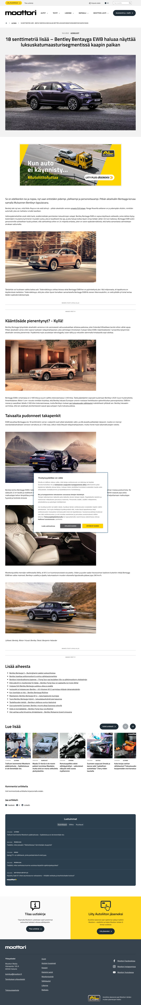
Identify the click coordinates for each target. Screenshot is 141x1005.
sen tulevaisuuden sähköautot (81, 403)
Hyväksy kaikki (92, 526)
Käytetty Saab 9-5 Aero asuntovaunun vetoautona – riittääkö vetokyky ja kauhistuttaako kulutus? (40, 875)
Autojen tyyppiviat (49, 963)
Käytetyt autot (47, 972)
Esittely (98, 760)
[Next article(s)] (133, 726)
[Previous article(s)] (125, 726)
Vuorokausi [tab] (62, 824)
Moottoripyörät (47, 976)
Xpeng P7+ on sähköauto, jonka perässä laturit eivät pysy (26, 855)
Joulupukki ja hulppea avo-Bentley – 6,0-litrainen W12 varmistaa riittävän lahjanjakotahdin (44, 689)
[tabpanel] (70, 855)
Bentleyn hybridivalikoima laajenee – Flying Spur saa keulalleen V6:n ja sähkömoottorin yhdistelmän (48, 679)
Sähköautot (46, 981)
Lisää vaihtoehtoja (48, 526)
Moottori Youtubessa (125, 972)
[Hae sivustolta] (130, 3)
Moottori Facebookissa (126, 961)
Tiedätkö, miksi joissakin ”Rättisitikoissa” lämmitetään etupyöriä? (29, 845)
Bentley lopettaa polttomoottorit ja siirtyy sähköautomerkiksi (33, 676)
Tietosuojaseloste (12, 990)
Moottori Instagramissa (126, 966)
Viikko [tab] (71, 824)
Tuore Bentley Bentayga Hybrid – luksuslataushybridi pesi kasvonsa (35, 699)
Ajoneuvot (75, 33)
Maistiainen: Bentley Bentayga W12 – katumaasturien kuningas (34, 695)
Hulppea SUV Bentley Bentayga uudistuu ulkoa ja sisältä (31, 686)
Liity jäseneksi (105, 931)
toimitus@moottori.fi (13, 974)
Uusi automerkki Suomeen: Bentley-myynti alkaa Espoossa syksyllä (35, 705)
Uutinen (13, 23)
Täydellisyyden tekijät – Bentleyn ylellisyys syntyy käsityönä (32, 702)
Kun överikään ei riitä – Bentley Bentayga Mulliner (28, 692)
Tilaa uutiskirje (28, 3)
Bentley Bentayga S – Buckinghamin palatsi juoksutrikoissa (32, 673)
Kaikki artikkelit (107, 726)
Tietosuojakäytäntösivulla (53, 517)
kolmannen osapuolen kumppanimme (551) (70, 485)
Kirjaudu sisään (95, 3)
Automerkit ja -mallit (123, 13)
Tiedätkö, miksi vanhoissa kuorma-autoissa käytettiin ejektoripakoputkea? (32, 865)
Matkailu (45, 989)
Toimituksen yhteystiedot (15, 979)
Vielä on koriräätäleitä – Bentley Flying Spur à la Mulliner (31, 708)
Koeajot (44, 967)
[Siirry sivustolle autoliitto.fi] (94, 998)
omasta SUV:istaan (78, 208)
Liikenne (70, 760)
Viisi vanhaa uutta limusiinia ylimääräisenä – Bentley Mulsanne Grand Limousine (40, 712)
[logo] (20, 14)
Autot (44, 958)
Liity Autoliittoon (12, 3)
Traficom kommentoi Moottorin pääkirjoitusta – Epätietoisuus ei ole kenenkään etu (35, 835)
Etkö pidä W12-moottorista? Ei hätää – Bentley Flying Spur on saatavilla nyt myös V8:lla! (43, 682)
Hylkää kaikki (70, 526)
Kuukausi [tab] (79, 824)
